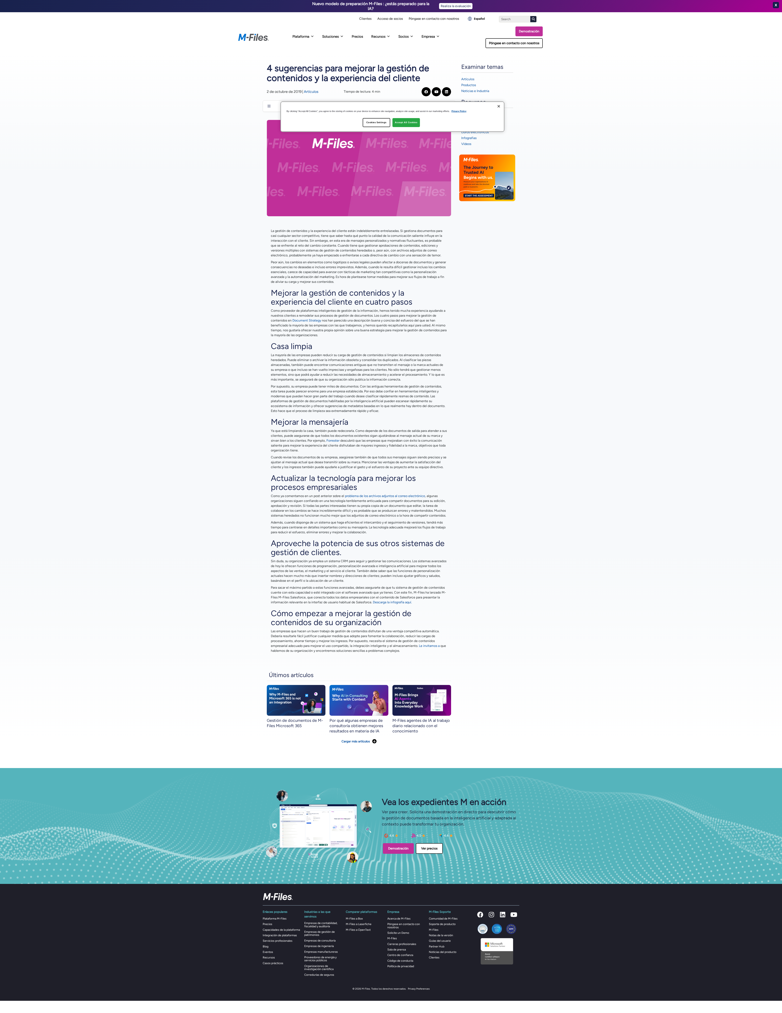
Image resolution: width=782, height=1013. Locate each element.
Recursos (378, 36)
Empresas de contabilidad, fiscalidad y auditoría (320, 924)
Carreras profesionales (401, 944)
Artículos (311, 91)
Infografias (469, 138)
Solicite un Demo (398, 933)
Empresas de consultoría (320, 940)
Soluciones (330, 36)
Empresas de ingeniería (319, 946)
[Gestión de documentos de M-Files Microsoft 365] (296, 700)
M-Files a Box (354, 918)
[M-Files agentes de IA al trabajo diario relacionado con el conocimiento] (421, 700)
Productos (468, 85)
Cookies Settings (376, 122)
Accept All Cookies (406, 122)
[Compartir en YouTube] (436, 91)
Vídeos (466, 144)
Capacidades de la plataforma (281, 930)
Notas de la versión (441, 935)
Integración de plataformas (280, 935)
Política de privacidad (400, 966)
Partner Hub (436, 946)
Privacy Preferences (419, 988)
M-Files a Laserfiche (358, 924)
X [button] (776, 5)
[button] (480, 915)
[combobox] (476, 19)
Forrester (332, 440)
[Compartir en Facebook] (426, 91)
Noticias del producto (442, 952)
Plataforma (300, 36)
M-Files (392, 938)
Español (479, 19)
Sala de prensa (396, 949)
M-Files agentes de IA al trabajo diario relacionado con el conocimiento (421, 725)
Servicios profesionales (277, 941)
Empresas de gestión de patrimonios (319, 933)
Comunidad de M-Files (443, 918)
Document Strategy (306, 320)
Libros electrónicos (475, 132)
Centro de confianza (400, 955)
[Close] (498, 106)
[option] (476, 19)
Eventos (268, 952)
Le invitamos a (429, 646)
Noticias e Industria (475, 91)
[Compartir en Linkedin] (446, 91)
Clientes (365, 19)
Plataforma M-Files (275, 918)
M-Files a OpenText (358, 930)
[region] (392, 116)
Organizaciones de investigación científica (319, 967)
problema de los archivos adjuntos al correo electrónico (385, 496)
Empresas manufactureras (321, 952)
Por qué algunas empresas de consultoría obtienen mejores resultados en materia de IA (356, 725)
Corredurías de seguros (319, 975)
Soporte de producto (442, 924)
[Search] (533, 19)
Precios (357, 36)
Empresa (428, 36)
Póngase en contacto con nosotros (434, 19)
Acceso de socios (390, 19)
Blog (265, 946)
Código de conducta (400, 961)
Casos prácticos (273, 963)
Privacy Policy (458, 111)
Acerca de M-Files (399, 918)
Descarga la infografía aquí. (392, 602)
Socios (403, 36)
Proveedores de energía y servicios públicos (320, 959)
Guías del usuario (440, 941)
